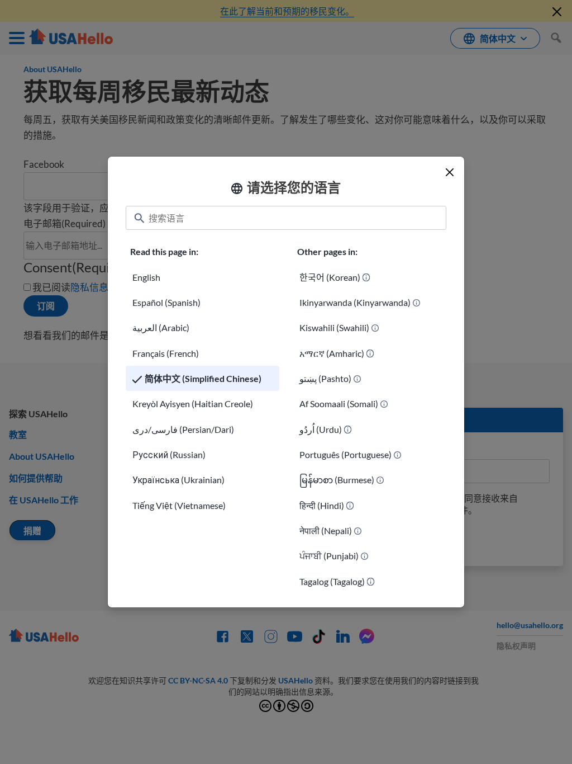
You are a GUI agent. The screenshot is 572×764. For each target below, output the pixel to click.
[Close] (450, 172)
